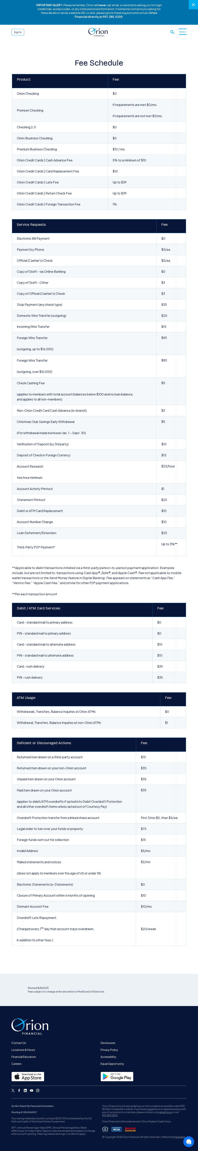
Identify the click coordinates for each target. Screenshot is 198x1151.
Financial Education (23, 1056)
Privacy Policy (109, 1049)
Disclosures (108, 1043)
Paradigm (179, 1137)
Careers (16, 1063)
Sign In (18, 32)
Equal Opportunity (112, 1063)
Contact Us (18, 1043)
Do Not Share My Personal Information (32, 1106)
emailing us (166, 1112)
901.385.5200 (110, 1115)
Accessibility (108, 1056)
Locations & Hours (23, 1049)
